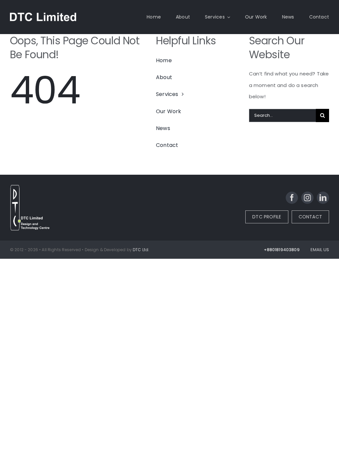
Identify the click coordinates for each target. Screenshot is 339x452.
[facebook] (292, 198)
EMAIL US (320, 250)
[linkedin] (323, 198)
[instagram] (307, 198)
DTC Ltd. (141, 249)
